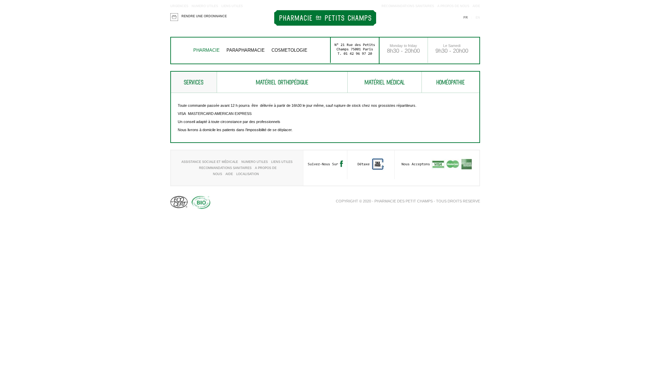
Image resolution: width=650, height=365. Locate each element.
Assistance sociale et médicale (209, 162)
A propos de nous (453, 6)
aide (476, 6)
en (478, 17)
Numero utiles (205, 6)
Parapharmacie (245, 50)
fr (465, 17)
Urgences (179, 6)
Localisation (247, 174)
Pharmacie (206, 50)
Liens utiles (232, 6)
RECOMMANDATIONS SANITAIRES (408, 6)
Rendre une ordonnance (204, 16)
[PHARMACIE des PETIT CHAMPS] (325, 24)
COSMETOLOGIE (289, 50)
